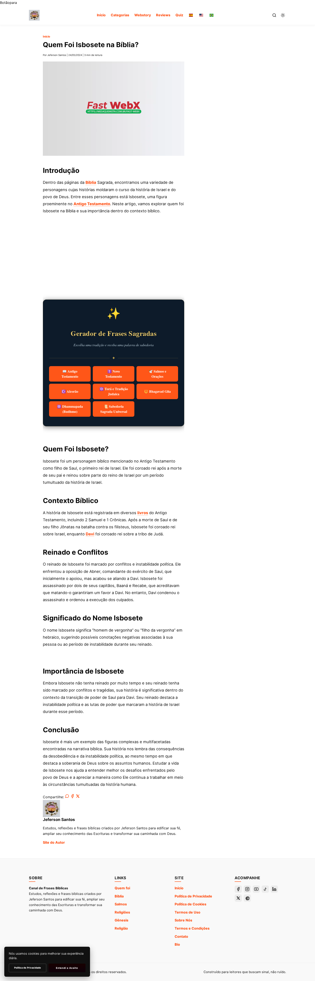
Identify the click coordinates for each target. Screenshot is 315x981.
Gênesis (121, 920)
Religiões (122, 912)
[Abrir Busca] (274, 15)
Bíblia (91, 182)
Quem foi (122, 888)
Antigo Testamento (92, 203)
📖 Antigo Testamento (70, 374)
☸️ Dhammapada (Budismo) (70, 409)
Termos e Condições (192, 928)
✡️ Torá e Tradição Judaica (113, 391)
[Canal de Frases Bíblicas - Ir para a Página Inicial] (34, 15)
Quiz (179, 15)
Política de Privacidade (193, 896)
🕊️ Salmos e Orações (157, 374)
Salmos (121, 904)
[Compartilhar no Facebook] (72, 797)
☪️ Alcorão (70, 391)
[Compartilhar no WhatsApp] (67, 797)
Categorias (120, 15)
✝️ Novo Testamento (113, 374)
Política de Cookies (190, 904)
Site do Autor (54, 842)
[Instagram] (247, 889)
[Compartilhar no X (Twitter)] (78, 797)
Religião (121, 928)
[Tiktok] (265, 889)
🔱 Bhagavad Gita (157, 391)
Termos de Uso (187, 912)
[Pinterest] (247, 898)
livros (142, 512)
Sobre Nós (183, 920)
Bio (177, 944)
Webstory (142, 15)
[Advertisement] (113, 253)
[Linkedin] (274, 889)
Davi (90, 534)
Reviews (163, 15)
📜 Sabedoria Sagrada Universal (113, 409)
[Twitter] (238, 898)
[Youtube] (256, 889)
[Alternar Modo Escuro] (283, 15)
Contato (181, 936)
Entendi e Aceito (67, 967)
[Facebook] (238, 889)
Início (101, 15)
